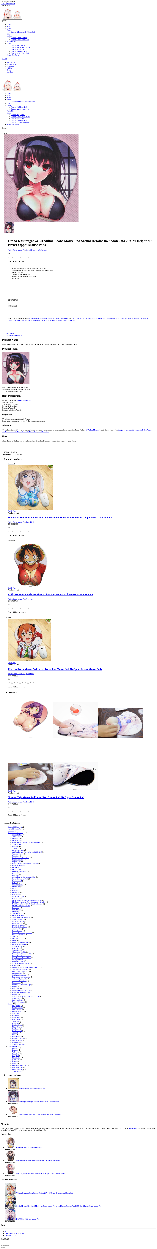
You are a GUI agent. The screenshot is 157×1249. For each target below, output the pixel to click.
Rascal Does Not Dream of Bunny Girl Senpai (26, 842)
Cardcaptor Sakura (17, 960)
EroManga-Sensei (17, 923)
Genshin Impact (17, 1031)
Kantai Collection (17, 1069)
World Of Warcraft (18, 1044)
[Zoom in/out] (2, 1245)
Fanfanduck (15, 908)
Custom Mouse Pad (17, 49)
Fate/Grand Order (17, 1008)
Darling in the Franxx (18, 865)
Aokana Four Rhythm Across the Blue (23, 877)
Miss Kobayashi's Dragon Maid (21, 956)
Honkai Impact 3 (17, 1011)
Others (9, 34)
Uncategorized (12, 1046)
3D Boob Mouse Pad (24, 400)
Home (9, 24)
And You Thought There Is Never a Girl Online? (27, 852)
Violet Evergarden (17, 885)
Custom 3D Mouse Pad (19, 38)
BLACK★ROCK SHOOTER (21, 906)
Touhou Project (17, 950)
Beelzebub (15, 856)
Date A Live (16, 983)
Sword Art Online (17, 1000)
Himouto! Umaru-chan (19, 944)
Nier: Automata (17, 1040)
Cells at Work (16, 910)
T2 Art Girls (16, 1021)
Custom (9, 36)
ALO (13, 936)
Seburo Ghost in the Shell (20, 879)
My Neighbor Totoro (18, 896)
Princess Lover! (17, 881)
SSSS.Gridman (16, 844)
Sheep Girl (15, 1056)
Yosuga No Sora (17, 835)
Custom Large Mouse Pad (20, 53)
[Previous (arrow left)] (2, 1247)
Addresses (10, 66)
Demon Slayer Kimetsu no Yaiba (22, 954)
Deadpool (15, 1050)
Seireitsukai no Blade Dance (20, 858)
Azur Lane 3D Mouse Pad (27, 432)
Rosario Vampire (17, 931)
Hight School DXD (18, 850)
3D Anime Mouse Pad (93, 430)
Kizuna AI (15, 1048)
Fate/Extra (15, 1015)
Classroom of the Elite (19, 952)
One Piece (29, 599)
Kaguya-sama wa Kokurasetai (21, 977)
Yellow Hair (16, 1052)
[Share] (6, 1245)
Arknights (15, 1033)
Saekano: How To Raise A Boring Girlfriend (25, 996)
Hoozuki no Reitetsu (18, 925)
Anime (9, 28)
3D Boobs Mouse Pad (79, 318)
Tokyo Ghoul (16, 837)
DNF (13, 1035)
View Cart (4, 4)
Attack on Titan (17, 929)
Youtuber (11, 831)
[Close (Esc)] (8, 1245)
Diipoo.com (132, 1128)
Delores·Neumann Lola (19, 1065)
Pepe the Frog (16, 898)
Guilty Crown (16, 869)
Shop (8, 26)
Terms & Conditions (14, 1233)
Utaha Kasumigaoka (33, 320)
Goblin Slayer (16, 840)
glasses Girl (15, 1060)
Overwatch (15, 1042)
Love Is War (16, 894)
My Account (11, 62)
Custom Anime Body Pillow (20, 47)
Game (9, 30)
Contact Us (10, 1235)
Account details (12, 64)
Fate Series (15, 846)
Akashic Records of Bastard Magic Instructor (25, 967)
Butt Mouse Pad (43, 432)
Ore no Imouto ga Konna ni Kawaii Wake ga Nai (27, 900)
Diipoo (9, 43)
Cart (4, 59)
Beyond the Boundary (18, 961)
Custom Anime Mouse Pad (20, 40)
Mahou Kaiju (16, 1017)
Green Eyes (15, 1054)
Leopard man (16, 1058)
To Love (14, 848)
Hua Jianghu (16, 886)
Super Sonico (16, 998)
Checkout (11, 4)
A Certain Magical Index (19, 979)
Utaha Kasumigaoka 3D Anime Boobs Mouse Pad (58, 320)
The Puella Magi (17, 913)
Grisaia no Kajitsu (17, 854)
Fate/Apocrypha (17, 1036)
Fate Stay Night (17, 1025)
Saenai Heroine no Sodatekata (36, 250)
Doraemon (15, 867)
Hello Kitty (15, 892)
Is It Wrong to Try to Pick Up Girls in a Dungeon (27, 904)
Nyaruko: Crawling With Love (21, 990)
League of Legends (18, 1038)
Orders (9, 70)
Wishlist (9, 68)
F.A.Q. (7, 1231)
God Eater (15, 1029)
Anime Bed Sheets (13, 55)
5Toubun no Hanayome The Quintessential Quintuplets (28, 902)
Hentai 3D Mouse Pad (14, 829)
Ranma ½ (15, 965)
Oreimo (14, 940)
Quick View (12, 511)
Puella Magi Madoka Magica (21, 992)
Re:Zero (14, 994)
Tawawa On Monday (18, 1002)
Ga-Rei (14, 888)
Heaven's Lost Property (19, 871)
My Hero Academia (18, 921)
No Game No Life (17, 938)
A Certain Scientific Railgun (20, 963)
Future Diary (16, 948)
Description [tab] (10, 333)
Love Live (15, 875)
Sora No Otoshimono (18, 935)
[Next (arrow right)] (4, 1247)
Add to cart (12, 306)
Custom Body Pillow (18, 45)
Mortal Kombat (17, 1027)
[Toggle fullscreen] (4, 1245)
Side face (15, 1061)
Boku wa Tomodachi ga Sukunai (22, 933)
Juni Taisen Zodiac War (19, 975)
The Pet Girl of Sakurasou (20, 969)
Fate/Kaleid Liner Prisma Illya (21, 985)
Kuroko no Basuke (17, 915)
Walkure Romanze (17, 919)
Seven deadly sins (17, 946)
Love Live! (30, 522)
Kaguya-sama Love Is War (20, 971)
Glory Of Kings (17, 1006)
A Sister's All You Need (19, 981)
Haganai (14, 986)
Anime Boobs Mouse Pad (16, 250)
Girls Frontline (16, 1010)
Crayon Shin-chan (17, 860)
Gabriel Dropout (17, 973)
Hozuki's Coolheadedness (19, 927)
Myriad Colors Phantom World (21, 958)
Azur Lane (15, 1013)
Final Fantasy (16, 1019)
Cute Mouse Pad (17, 1067)
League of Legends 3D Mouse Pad (23, 32)
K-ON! (14, 873)
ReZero (14, 883)
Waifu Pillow (11, 42)
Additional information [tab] (14, 335)
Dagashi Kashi (16, 861)
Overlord (15, 911)
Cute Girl (15, 1063)
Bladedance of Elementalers (20, 942)
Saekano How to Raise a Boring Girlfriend (25, 863)
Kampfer (15, 890)
